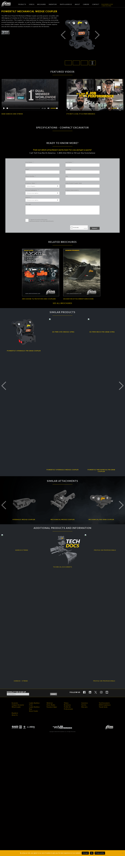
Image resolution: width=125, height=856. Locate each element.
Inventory (53, 4)
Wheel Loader (16, 707)
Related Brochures (62, 241)
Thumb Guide (103, 707)
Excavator (15, 703)
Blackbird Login (107, 4)
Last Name (69, 162)
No (92, 853)
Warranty (84, 707)
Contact (95, 4)
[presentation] (79, 227)
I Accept (85, 853)
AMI (7, 3)
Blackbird (15, 713)
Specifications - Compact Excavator (62, 127)
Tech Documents (104, 703)
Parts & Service (66, 4)
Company (68, 169)
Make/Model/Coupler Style (73, 183)
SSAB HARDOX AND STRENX (12, 114)
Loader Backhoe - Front (34, 704)
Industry (28, 197)
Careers (86, 4)
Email (27, 169)
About (77, 4)
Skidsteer (50, 703)
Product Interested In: (72, 190)
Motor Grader (33, 711)
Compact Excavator (18, 705)
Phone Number (30, 176)
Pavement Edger (52, 707)
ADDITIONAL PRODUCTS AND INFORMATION (62, 528)
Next (97, 35)
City (66, 176)
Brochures (41, 4)
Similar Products (62, 312)
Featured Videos (62, 71)
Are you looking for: (32, 190)
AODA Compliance (105, 705)
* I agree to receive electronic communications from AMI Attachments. (41, 220)
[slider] (23, 108)
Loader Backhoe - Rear (34, 708)
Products (22, 4)
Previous (63, 35)
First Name (29, 162)
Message (28, 204)
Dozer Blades (51, 705)
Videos (31, 4)
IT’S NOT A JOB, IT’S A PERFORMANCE (80, 114)
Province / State (30, 183)
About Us (15, 715)
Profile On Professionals (68, 708)
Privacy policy (100, 853)
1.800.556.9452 (106, 6)
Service (83, 705)
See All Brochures (62, 303)
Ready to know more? (62, 143)
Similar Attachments (62, 480)
